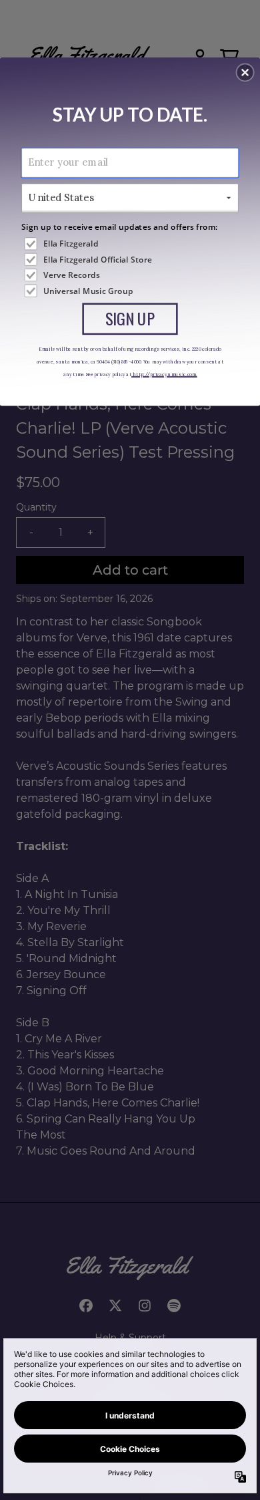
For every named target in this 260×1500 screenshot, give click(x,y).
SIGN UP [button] (130, 318)
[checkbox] (131, 243)
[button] (245, 72)
